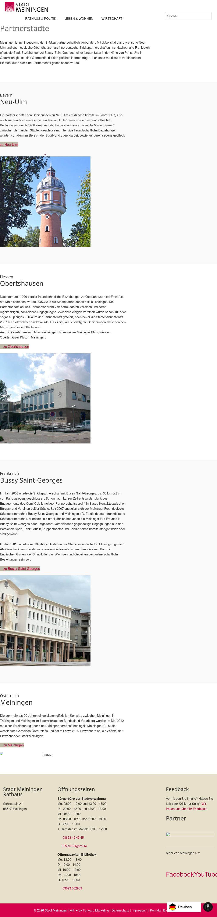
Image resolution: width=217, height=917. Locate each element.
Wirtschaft (112, 18)
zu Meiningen (13, 745)
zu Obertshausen (16, 346)
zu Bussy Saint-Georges (21, 568)
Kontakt (155, 910)
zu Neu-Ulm (9, 144)
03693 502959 (72, 888)
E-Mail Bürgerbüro (74, 846)
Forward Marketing (96, 910)
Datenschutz (120, 910)
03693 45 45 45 (73, 837)
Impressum (139, 910)
